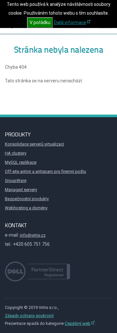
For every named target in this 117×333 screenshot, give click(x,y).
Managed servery (21, 189)
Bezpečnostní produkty (27, 198)
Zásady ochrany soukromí (29, 315)
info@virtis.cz (33, 235)
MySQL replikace (20, 162)
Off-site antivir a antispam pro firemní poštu (45, 171)
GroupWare (15, 180)
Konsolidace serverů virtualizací (34, 144)
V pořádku (40, 22)
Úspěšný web (77, 323)
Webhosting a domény (26, 207)
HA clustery (15, 153)
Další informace (70, 22)
